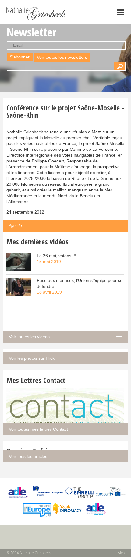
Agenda (15, 226)
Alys (121, 553)
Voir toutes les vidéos (29, 336)
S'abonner (20, 56)
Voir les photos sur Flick (32, 358)
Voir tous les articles (28, 456)
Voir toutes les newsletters (62, 57)
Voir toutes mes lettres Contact (38, 429)
